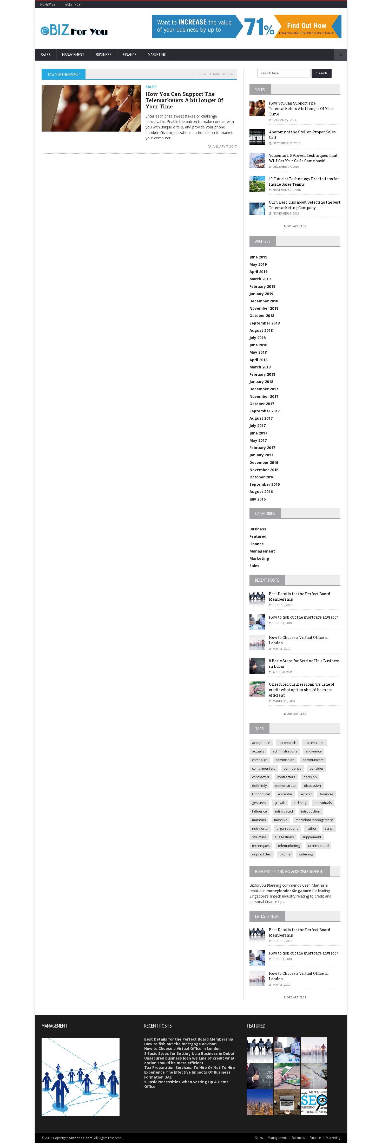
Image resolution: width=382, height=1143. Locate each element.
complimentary (263, 768)
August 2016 (261, 491)
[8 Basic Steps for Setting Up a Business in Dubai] (260, 1064)
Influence (259, 811)
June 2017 (258, 433)
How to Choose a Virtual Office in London (182, 1048)
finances (327, 794)
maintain (259, 819)
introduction (310, 811)
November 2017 (263, 396)
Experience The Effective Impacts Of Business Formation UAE (187, 1074)
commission (285, 759)
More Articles (295, 226)
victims (285, 854)
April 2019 (258, 271)
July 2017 (257, 425)
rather (312, 828)
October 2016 (261, 477)
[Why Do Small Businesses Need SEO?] (314, 1090)
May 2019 (258, 264)
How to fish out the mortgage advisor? (303, 617)
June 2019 (258, 257)
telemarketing (289, 845)
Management (73, 54)
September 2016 (264, 484)
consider (317, 768)
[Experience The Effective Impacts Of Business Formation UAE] (260, 1090)
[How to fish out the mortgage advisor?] (287, 1038)
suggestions (284, 837)
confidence (292, 768)
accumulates (315, 742)
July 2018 (257, 337)
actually (258, 751)
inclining (300, 802)
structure (259, 837)
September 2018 (264, 323)
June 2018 (258, 344)
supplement (311, 837)
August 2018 (261, 330)
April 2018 (258, 359)
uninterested (318, 845)
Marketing (157, 54)
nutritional (260, 828)
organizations (287, 828)
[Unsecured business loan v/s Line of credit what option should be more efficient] (287, 1064)
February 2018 (262, 374)
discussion (312, 785)
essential (285, 794)
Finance (129, 54)
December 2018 (263, 300)
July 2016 (257, 499)
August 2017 (261, 418)
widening (306, 854)
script (329, 828)
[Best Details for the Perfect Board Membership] (260, 1038)
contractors (286, 777)
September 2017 (264, 410)
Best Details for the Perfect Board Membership (188, 1039)
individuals (323, 802)
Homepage (47, 4)
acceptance (261, 742)
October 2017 (261, 403)
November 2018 (263, 308)
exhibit (306, 794)
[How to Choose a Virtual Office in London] (314, 1038)
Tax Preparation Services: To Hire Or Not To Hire (189, 1067)
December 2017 (263, 388)
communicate (313, 759)
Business (103, 54)
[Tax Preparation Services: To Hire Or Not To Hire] (314, 1064)
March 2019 (260, 278)
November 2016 (263, 469)
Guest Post (73, 4)
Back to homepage (213, 73)
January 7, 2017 (224, 146)
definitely (259, 785)
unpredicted (261, 854)
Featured (257, 536)
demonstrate (285, 785)
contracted (260, 777)
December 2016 (263, 462)
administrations (285, 751)
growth (279, 802)
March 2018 (260, 367)
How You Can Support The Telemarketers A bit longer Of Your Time (184, 100)
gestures (259, 802)
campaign (259, 759)
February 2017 (262, 447)
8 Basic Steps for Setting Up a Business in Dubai (189, 1053)
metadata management (314, 819)
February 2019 (262, 286)
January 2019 (261, 293)
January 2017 (261, 454)
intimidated (284, 811)
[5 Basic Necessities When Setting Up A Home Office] (287, 1090)
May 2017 (258, 440)
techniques (261, 845)
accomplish (287, 742)
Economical (261, 794)
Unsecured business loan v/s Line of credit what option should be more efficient (301, 690)
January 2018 (261, 381)
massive (280, 819)
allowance (314, 751)
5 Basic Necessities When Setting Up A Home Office (186, 1084)
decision (310, 777)
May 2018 (258, 352)
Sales (46, 54)
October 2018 (261, 315)
